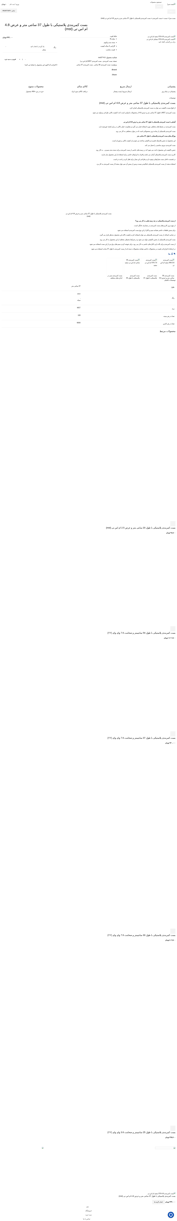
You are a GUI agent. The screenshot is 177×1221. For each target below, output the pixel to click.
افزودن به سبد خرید (10, 59)
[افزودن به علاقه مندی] (143, 1202)
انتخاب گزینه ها (158, 1202)
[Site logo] (171, 4)
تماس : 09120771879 (9, 10)
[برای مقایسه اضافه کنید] (149, 1202)
